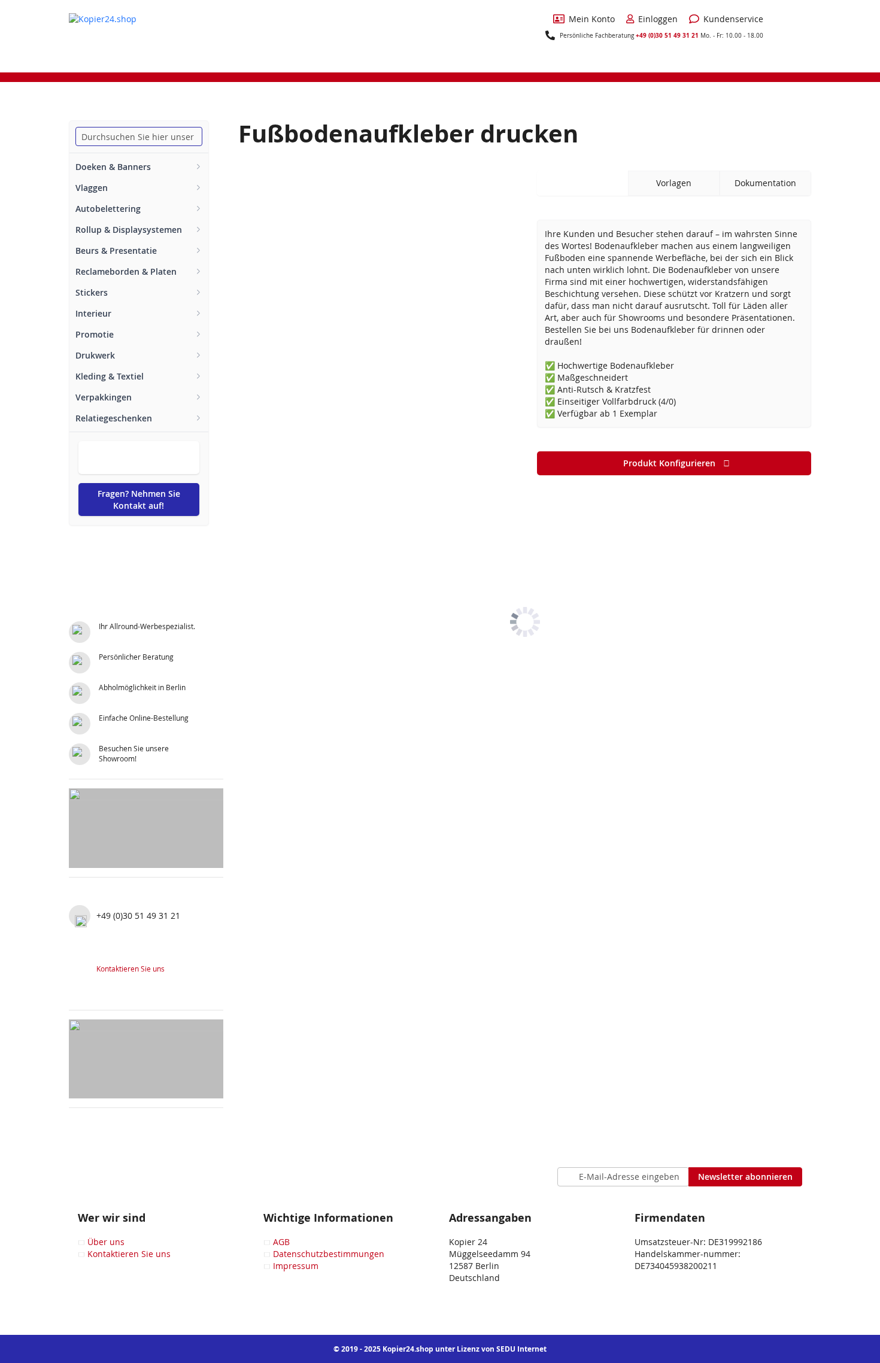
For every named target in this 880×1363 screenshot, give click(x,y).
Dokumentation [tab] (765, 183)
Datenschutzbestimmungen (328, 1253)
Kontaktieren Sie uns (130, 968)
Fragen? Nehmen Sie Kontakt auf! (139, 499)
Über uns (106, 1241)
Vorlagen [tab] (673, 183)
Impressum (295, 1265)
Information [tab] (582, 183)
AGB (281, 1241)
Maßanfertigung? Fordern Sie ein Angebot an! (139, 457)
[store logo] (114, 35)
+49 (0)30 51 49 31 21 (667, 35)
